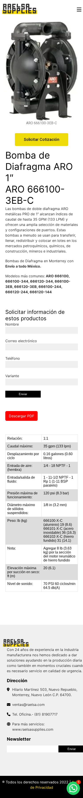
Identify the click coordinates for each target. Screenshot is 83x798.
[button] (73, 788)
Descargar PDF (21, 416)
